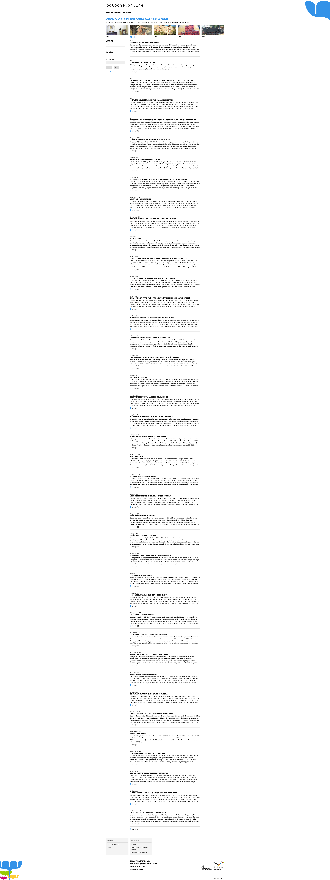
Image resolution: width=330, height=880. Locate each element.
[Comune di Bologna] (207, 868)
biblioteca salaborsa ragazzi (143, 864)
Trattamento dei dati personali (139, 852)
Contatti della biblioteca (113, 844)
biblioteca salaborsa (140, 861)
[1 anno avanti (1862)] (110, 71)
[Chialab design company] (215, 877)
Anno (108, 45)
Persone (109, 847)
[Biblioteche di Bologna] (218, 866)
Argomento (110, 59)
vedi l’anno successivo (138, 829)
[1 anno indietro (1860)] (107, 71)
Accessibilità (134, 844)
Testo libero (110, 52)
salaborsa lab (136, 870)
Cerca (109, 41)
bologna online (137, 867)
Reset (116, 67)
